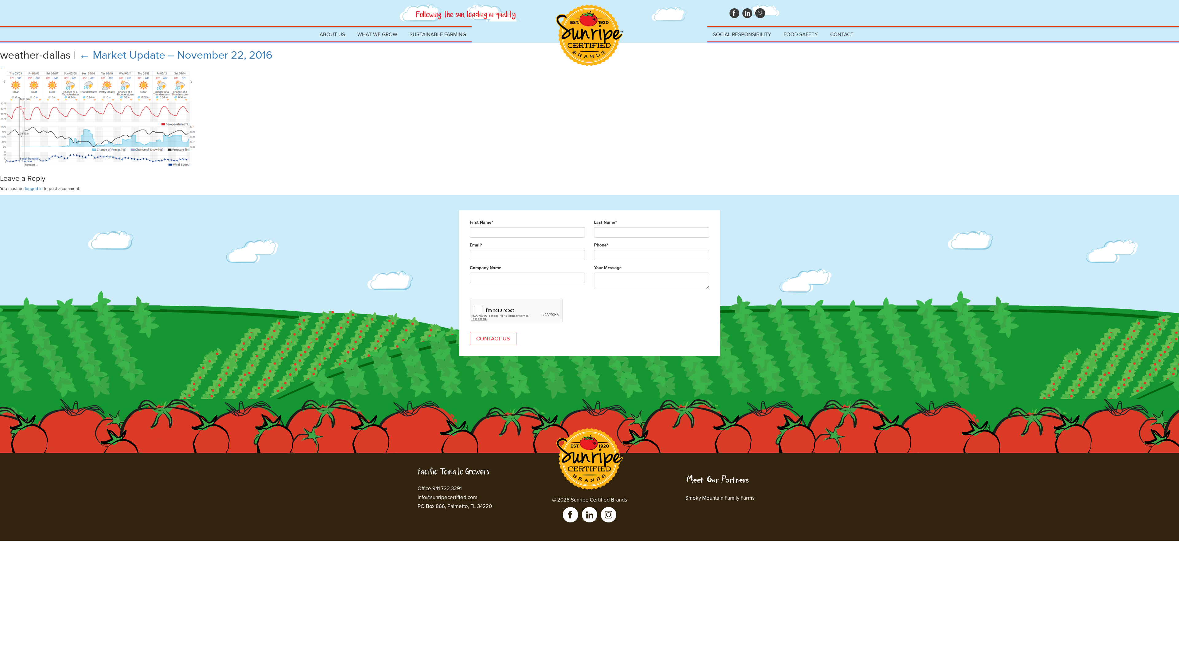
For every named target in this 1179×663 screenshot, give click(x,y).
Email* (476, 245)
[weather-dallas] (98, 73)
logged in (34, 188)
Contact (842, 34)
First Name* (481, 222)
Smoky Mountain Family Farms (720, 498)
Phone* (601, 245)
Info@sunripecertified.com (447, 497)
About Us (332, 34)
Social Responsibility (742, 34)
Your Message (608, 267)
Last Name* (605, 222)
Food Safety (801, 34)
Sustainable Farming (438, 34)
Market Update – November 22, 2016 (175, 55)
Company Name (485, 267)
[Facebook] (570, 514)
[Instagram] (608, 514)
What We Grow (377, 34)
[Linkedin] (589, 514)
